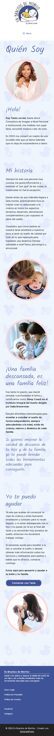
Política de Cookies (12, 700)
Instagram (8, 714)
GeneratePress (27, 731)
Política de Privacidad (13, 695)
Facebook (8, 709)
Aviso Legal (9, 690)
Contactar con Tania (23, 583)
